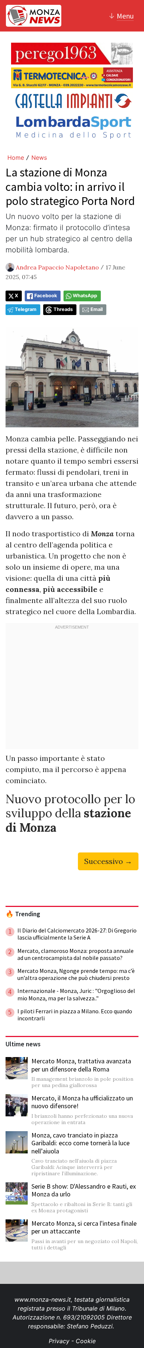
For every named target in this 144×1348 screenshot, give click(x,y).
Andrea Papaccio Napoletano (57, 267)
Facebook (45, 295)
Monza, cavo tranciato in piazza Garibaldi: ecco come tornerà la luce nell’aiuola (80, 1143)
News (39, 157)
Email (96, 309)
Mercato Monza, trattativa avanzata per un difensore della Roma (81, 1065)
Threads (63, 309)
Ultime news (23, 1044)
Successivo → (108, 861)
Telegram (26, 309)
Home (15, 157)
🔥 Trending (23, 914)
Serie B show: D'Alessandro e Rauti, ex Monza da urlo (83, 1190)
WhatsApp (85, 295)
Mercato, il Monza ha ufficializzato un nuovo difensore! (82, 1102)
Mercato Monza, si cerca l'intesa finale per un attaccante (84, 1227)
